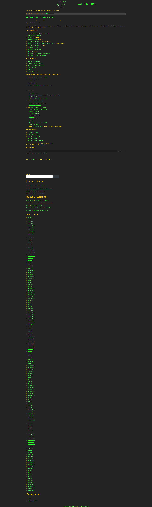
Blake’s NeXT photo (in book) (40, 98)
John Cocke (30, 37)
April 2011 (30, 478)
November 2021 (31, 231)
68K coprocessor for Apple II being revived (39, 53)
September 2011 (31, 468)
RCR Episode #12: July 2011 (42, 200)
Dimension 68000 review (33, 41)
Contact (37, 13)
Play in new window (36, 152)
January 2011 (31, 484)
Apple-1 (33, 90)
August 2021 (30, 237)
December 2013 (31, 413)
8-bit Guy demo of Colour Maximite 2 (42, 85)
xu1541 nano (31, 117)
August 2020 (30, 258)
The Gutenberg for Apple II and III (37, 103)
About (42, 13)
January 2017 (31, 339)
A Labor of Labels (38, 126)
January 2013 (31, 436)
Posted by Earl (31, 501)
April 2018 (30, 308)
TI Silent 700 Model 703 (34, 61)
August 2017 (30, 324)
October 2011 (31, 466)
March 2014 (30, 407)
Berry (27, 205)
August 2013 (30, 421)
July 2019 (30, 280)
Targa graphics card (33, 93)
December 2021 (31, 229)
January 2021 (31, 248)
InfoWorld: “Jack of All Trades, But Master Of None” (41, 43)
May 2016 (30, 355)
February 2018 (31, 312)
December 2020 (31, 250)
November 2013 (31, 415)
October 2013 (31, 417)
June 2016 (30, 353)
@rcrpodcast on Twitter (33, 132)
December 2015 (31, 365)
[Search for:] (50, 13)
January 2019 (31, 290)
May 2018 (30, 306)
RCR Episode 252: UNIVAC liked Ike (35, 193)
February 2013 (31, 434)
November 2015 (31, 367)
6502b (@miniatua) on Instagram (36, 65)
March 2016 (30, 359)
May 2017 (30, 330)
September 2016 (31, 347)
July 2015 (30, 375)
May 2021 (30, 243)
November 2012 (31, 440)
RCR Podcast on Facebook (34, 136)
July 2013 (30, 423)
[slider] (123, 151)
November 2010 (31, 488)
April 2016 (30, 357)
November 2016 (31, 343)
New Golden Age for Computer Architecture (38, 33)
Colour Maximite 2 (32, 83)
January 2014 (31, 411)
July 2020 (30, 260)
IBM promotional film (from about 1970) (38, 77)
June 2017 (30, 328)
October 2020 (31, 254)
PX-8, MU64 (31, 120)
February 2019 (31, 288)
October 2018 (31, 296)
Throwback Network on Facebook (35, 140)
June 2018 (30, 304)
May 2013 (30, 427)
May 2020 (30, 264)
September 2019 (31, 278)
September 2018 (31, 298)
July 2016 (30, 351)
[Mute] (120, 151)
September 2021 (31, 235)
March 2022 (30, 223)
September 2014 (31, 395)
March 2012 (30, 456)
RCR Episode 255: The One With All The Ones (37, 187)
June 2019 (30, 282)
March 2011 (30, 480)
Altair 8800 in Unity (33, 47)
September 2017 (31, 322)
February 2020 (31, 270)
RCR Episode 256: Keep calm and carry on (36, 184)
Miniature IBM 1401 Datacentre (35, 63)
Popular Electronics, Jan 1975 (38, 107)
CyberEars (43, 144)
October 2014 (31, 393)
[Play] (27, 151)
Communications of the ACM (34, 35)
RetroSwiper (30, 51)
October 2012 (31, 442)
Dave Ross (28, 210)
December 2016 (31, 341)
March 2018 (30, 310)
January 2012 (31, 460)
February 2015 (31, 385)
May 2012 (30, 452)
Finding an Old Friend (33, 71)
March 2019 (30, 286)
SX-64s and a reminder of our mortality (38, 109)
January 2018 (31, 314)
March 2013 (30, 432)
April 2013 (30, 430)
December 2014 (31, 389)
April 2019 (30, 284)
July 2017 (30, 326)
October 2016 (31, 345)
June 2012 (30, 450)
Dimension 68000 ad (32, 39)
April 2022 (30, 221)
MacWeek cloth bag (38, 101)
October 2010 (31, 490)
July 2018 (30, 302)
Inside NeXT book (33, 96)
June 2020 (30, 262)
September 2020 (31, 256)
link (51, 143)
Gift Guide (29, 13)
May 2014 (30, 403)
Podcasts (35, 159)
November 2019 (31, 276)
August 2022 (30, 217)
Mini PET (30, 69)
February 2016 (31, 361)
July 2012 (30, 448)
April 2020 (30, 266)
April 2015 (30, 381)
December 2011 (31, 462)
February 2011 (31, 482)
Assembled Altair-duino (34, 111)
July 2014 (30, 399)
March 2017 (30, 334)
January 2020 (31, 272)
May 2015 (30, 379)
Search (28, 174)
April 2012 (30, 454)
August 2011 (30, 470)
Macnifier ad (37, 115)
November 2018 (31, 294)
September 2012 (31, 444)
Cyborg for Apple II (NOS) (35, 105)
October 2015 (31, 369)
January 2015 (31, 387)
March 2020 (30, 268)
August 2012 (30, 446)
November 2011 (31, 464)
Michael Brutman (30, 207)
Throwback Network (32, 138)
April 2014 (30, 405)
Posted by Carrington (33, 499)
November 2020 (31, 252)
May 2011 (30, 476)
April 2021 (30, 246)
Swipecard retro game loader (35, 49)
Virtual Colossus (32, 67)
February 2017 (31, 337)
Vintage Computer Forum (33, 134)
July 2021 (30, 239)
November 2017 (31, 318)
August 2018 (30, 300)
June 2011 (30, 474)
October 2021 (31, 233)
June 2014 (30, 401)
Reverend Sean (29, 200)
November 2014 (31, 391)
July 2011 (30, 472)
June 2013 (30, 425)
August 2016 (30, 349)
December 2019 (31, 274)
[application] (76, 151)
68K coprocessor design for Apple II (37, 55)
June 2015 (30, 377)
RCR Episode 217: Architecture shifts (40, 17)
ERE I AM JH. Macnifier (34, 113)
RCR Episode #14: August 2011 (44, 207)
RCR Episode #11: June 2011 (38, 205)
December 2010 (31, 486)
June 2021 (30, 241)
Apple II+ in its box (34, 124)
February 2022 (31, 225)
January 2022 (31, 227)
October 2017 (31, 320)
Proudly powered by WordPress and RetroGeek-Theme (76, 506)
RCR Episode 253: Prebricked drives (35, 191)
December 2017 (31, 316)
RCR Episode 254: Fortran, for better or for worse (39, 189)
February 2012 (31, 458)
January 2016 (31, 363)
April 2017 (30, 332)
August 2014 (30, 397)
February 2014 (31, 409)
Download (44, 152)
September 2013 (31, 419)
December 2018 (31, 292)
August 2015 (30, 373)
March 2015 (30, 383)
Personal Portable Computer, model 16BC (38, 122)
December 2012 (31, 438)
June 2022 (30, 219)
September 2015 (31, 371)
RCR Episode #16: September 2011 (45, 202)
